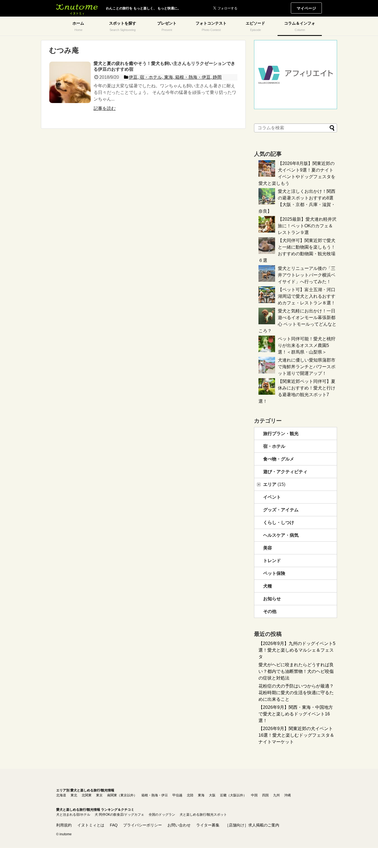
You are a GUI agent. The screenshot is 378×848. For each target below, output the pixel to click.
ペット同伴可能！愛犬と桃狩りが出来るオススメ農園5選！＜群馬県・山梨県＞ (306, 345)
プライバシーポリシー (142, 825)
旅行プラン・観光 (281, 433)
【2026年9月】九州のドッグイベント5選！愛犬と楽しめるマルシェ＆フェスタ (296, 650)
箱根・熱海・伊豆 (154, 795)
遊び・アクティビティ (285, 471)
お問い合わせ (179, 825)
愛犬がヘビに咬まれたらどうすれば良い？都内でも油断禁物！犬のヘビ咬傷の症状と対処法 (296, 671)
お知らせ (272, 598)
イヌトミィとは (90, 825)
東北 (74, 795)
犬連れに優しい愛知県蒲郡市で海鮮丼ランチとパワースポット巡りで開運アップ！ (306, 367)
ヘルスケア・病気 (281, 535)
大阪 (212, 795)
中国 (254, 795)
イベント (272, 497)
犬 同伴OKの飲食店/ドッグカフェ (119, 815)
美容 (267, 548)
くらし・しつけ (278, 522)
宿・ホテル (274, 446)
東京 (99, 795)
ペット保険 (274, 573)
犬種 (267, 586)
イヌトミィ (77, 8)
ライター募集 (207, 825)
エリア (274, 484)
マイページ (306, 8)
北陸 (190, 795)
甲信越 (177, 795)
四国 (265, 795)
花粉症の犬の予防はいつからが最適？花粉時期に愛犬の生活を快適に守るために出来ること (296, 693)
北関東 (87, 795)
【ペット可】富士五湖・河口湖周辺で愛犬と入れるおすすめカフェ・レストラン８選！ (306, 296)
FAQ (114, 825)
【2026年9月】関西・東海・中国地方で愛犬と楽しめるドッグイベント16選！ (295, 714)
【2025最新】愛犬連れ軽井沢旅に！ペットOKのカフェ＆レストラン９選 (307, 226)
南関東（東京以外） (122, 795)
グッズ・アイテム (281, 509)
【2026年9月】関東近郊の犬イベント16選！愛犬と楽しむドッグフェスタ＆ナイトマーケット (296, 735)
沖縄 (287, 795)
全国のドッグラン (162, 815)
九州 (276, 795)
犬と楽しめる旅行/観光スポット (203, 815)
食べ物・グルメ (278, 459)
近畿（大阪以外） (233, 795)
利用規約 (64, 825)
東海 (201, 795)
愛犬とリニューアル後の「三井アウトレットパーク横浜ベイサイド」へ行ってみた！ (306, 275)
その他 (269, 611)
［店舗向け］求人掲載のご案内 (252, 825)
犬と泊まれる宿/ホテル (73, 815)
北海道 (61, 795)
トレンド (272, 560)
